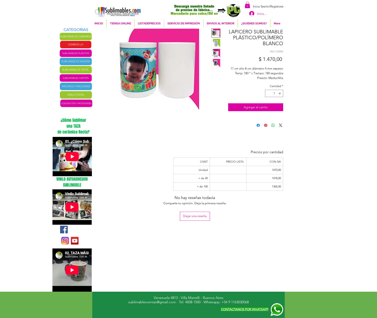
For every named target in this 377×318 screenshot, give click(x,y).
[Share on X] (280, 125)
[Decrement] (268, 93)
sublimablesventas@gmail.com (152, 302)
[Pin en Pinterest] (265, 125)
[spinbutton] (274, 93)
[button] (247, 5)
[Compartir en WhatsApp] (273, 125)
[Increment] (280, 93)
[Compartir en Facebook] (258, 125)
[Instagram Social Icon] (65, 241)
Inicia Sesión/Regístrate (268, 6)
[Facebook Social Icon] (64, 229)
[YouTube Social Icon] (75, 241)
